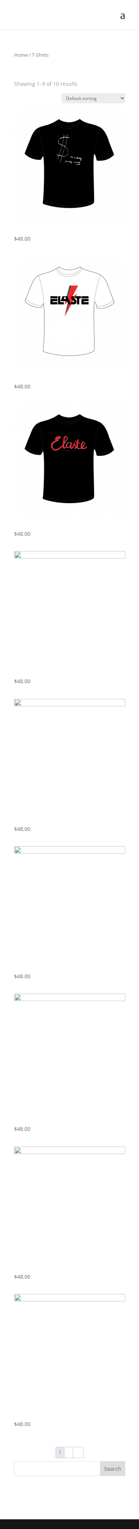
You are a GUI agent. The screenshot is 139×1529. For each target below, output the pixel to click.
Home (21, 54)
